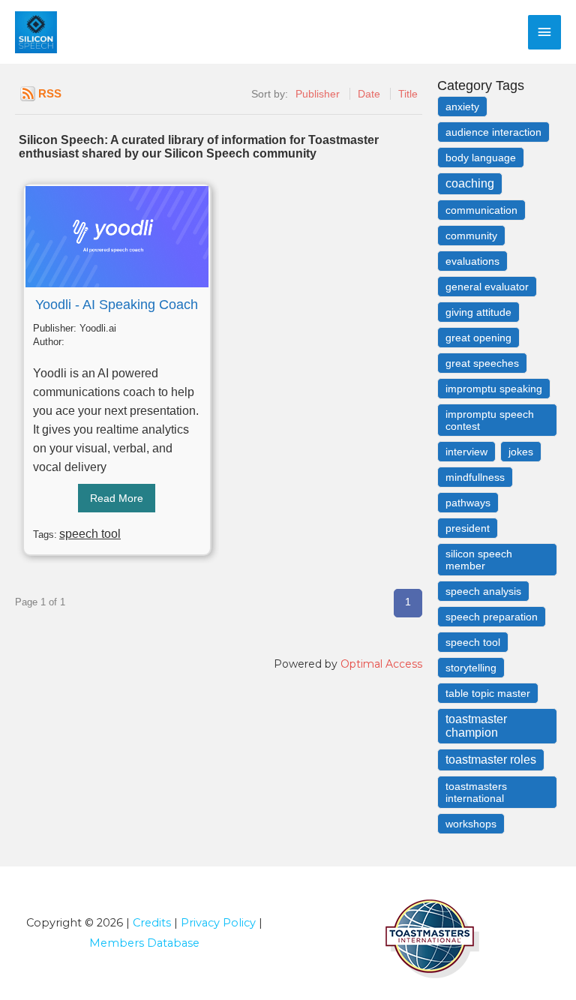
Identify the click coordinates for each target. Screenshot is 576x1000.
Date (369, 94)
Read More (116, 498)
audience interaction (494, 132)
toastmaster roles (491, 759)
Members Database (144, 943)
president (468, 528)
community (471, 236)
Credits (152, 922)
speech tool (90, 533)
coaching (470, 183)
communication (482, 210)
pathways (468, 503)
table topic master (488, 693)
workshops (471, 824)
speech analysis (483, 591)
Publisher (318, 94)
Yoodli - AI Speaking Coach (116, 304)
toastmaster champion (476, 726)
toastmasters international (476, 792)
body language (481, 158)
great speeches (482, 363)
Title (408, 94)
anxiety (462, 107)
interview (467, 452)
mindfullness (475, 477)
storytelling (471, 668)
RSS (50, 94)
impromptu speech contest (490, 420)
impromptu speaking (494, 389)
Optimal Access (381, 664)
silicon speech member (479, 560)
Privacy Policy (218, 922)
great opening (479, 338)
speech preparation (492, 617)
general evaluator (487, 287)
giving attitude (479, 312)
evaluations (473, 261)
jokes (520, 452)
